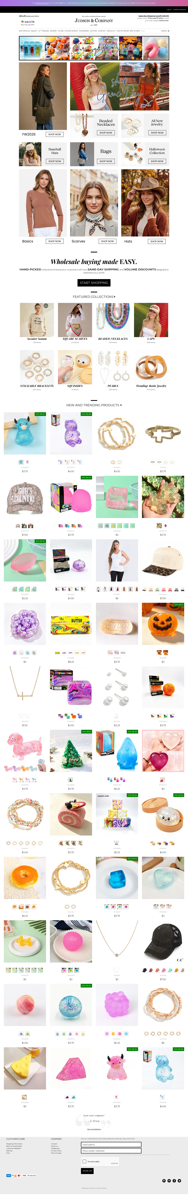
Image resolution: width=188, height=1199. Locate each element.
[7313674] (104, 589)
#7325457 (71, 975)
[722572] (182, 970)
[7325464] (106, 525)
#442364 (117, 467)
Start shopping (94, 283)
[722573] (163, 970)
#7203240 (25, 531)
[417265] (159, 462)
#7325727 (117, 1039)
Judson (42, 3)
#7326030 (163, 721)
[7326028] (165, 716)
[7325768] (33, 970)
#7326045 (71, 848)
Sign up (87, 1171)
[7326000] (168, 906)
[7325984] (76, 652)
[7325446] (60, 525)
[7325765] (21, 970)
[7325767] (8, 970)
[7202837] (157, 589)
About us (54, 1146)
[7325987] (159, 652)
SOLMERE (53, 31)
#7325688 (25, 1102)
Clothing (93, 31)
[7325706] (159, 525)
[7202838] (163, 589)
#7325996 (71, 785)
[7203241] (30, 525)
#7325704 (71, 1039)
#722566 (163, 975)
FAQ (8, 1153)
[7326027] (159, 716)
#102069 (25, 721)
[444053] (172, 462)
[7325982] (64, 652)
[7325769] (40, 970)
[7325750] (14, 779)
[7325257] (21, 589)
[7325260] (14, 589)
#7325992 (71, 594)
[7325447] (79, 525)
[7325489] (73, 462)
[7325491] (79, 462)
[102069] (21, 716)
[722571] (176, 970)
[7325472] (113, 906)
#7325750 (25, 785)
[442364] (113, 462)
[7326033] (27, 652)
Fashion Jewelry (71, 31)
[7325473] (119, 906)
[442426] (146, 1033)
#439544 (25, 848)
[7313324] (117, 589)
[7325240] (165, 843)
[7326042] (67, 843)
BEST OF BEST (135, 31)
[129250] (116, 970)
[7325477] (60, 716)
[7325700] (64, 1033)
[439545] (21, 843)
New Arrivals (24, 31)
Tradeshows (55, 1148)
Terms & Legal (56, 1153)
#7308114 (117, 594)
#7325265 (25, 467)
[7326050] (116, 652)
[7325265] (21, 462)
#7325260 (25, 594)
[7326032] (14, 652)
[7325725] (113, 1033)
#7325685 (117, 848)
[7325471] (106, 906)
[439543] (14, 843)
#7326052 (117, 658)
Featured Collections (93, 297)
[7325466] (113, 525)
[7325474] (126, 906)
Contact (54, 1144)
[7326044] (79, 843)
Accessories (84, 31)
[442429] (165, 1033)
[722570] (170, 970)
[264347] (116, 716)
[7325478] (73, 716)
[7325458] (70, 970)
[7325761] (27, 1033)
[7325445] (73, 525)
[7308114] (98, 589)
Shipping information (14, 1144)
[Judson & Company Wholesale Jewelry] (94, 21)
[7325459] (76, 970)
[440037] (27, 843)
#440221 (71, 912)
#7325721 (71, 1102)
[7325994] (83, 589)
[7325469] (132, 525)
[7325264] (27, 462)
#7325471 (117, 912)
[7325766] (27, 970)
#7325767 (25, 975)
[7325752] (33, 779)
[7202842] (144, 589)
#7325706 (163, 531)
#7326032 (25, 658)
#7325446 (71, 531)
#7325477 (71, 721)
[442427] (152, 1033)
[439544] (8, 843)
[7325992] (57, 589)
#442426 (163, 1039)
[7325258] (27, 589)
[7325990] (64, 589)
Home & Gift (111, 31)
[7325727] (106, 1033)
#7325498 (117, 785)
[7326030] (152, 716)
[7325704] (57, 1033)
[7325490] (60, 462)
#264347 (117, 721)
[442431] (178, 1033)
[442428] (159, 1033)
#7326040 (163, 785)
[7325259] (33, 589)
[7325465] (100, 525)
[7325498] (110, 779)
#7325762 (25, 1039)
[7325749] (21, 779)
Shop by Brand (123, 31)
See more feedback (94, 1129)
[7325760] (21, 1033)
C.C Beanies (43, 31)
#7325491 (163, 1102)
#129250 (117, 975)
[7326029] (172, 716)
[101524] (27, 716)
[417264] (152, 462)
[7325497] (122, 779)
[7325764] (14, 970)
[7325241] (172, 843)
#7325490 (71, 467)
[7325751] (27, 779)
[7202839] (170, 589)
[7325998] (156, 906)
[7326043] (73, 843)
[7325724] (73, 1097)
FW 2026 (61, 31)
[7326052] (110, 652)
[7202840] (176, 589)
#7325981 (71, 658)
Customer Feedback (13, 1148)
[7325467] (119, 525)
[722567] (157, 970)
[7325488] (67, 462)
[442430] (172, 1033)
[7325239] (159, 843)
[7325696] (14, 906)
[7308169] (111, 589)
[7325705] (165, 525)
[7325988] (165, 652)
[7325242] (152, 843)
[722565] (150, 970)
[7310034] (130, 589)
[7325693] (21, 906)
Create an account (179, 9)
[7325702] (76, 1033)
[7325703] (83, 1033)
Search (164, 31)
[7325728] (126, 1033)
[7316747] (124, 589)
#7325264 (117, 1102)
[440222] (73, 906)
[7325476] (67, 716)
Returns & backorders (14, 1146)
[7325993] (76, 589)
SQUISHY (34, 31)
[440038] (33, 843)
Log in (169, 9)
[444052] (165, 462)
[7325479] (79, 716)
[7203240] (17, 525)
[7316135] (136, 589)
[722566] (144, 970)
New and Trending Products (93, 405)
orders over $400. (29, 16)
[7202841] (182, 589)
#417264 (163, 467)
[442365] (119, 462)
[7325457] (64, 970)
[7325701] (70, 1033)
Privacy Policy (56, 1151)
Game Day (102, 31)
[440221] (67, 906)
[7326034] (33, 652)
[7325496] (116, 779)
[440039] (40, 843)
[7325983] (70, 652)
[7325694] (27, 906)
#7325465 (117, 531)
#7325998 (163, 912)
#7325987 (163, 658)
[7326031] (21, 652)
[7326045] (60, 843)
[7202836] (150, 589)
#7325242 (163, 848)
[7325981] (57, 652)
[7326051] (122, 652)
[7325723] (67, 1097)
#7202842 (163, 594)
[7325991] (70, 589)
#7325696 (25, 912)
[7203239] (24, 525)
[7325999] (162, 906)
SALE (143, 31)
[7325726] (119, 1033)
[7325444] (67, 525)
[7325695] (33, 906)
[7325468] (126, 525)
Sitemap (9, 1151)
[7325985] (83, 652)
